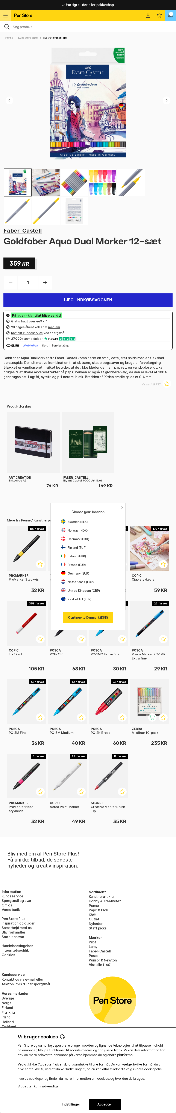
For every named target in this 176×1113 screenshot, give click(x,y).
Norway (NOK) (78, 530)
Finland (7, 1008)
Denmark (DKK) (78, 539)
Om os (7, 905)
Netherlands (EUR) (81, 582)
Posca (94, 956)
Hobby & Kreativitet (105, 901)
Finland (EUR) (77, 547)
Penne (9, 37)
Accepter (104, 1104)
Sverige (8, 998)
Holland (8, 1022)
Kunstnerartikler (102, 896)
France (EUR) (77, 565)
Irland (6, 1017)
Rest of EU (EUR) (79, 599)
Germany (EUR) (78, 573)
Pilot (92, 942)
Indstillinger (71, 1104)
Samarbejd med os (17, 928)
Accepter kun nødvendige (38, 1086)
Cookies (8, 955)
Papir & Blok (98, 910)
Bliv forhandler (13, 932)
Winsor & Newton (103, 960)
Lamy (93, 946)
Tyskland (9, 1026)
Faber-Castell (22, 230)
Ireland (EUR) (77, 556)
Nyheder (96, 923)
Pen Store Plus (13, 919)
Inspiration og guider (18, 923)
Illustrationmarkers (55, 37)
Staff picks (97, 928)
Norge (7, 1003)
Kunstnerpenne (28, 37)
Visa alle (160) (100, 965)
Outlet (94, 919)
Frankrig (8, 1012)
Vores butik (11, 910)
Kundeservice (12, 896)
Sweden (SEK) (78, 522)
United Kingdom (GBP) (84, 590)
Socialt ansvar (13, 937)
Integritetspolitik (15, 950)
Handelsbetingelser (17, 946)
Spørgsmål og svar (16, 900)
